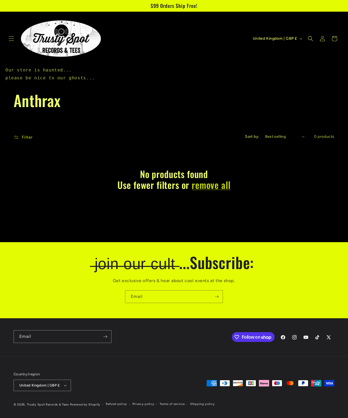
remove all (211, 185)
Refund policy (116, 404)
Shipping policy (202, 404)
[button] (11, 39)
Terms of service (172, 404)
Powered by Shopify (85, 404)
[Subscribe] (217, 296)
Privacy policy (143, 404)
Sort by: (252, 136)
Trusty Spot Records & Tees (48, 404)
